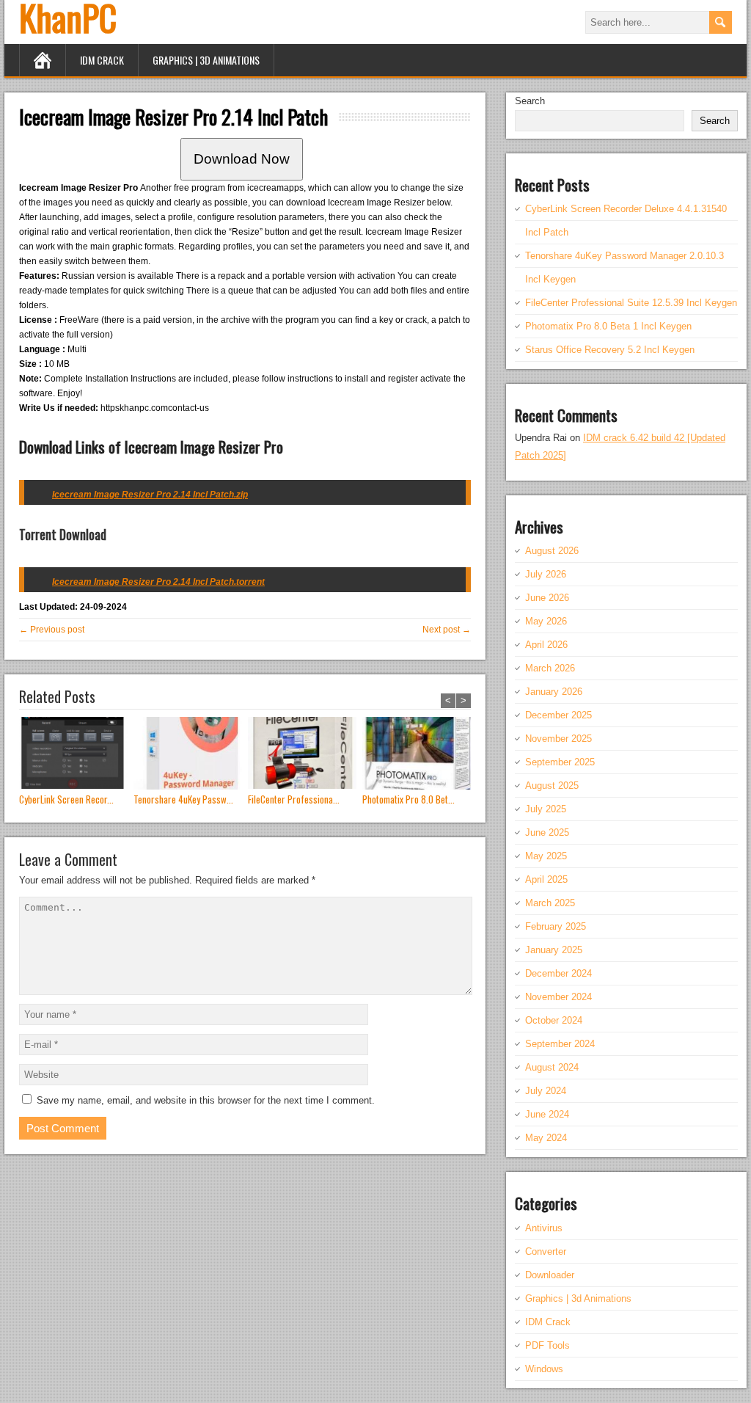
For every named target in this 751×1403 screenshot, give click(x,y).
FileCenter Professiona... (294, 799)
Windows (544, 1368)
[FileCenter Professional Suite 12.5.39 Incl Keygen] (305, 754)
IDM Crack (102, 60)
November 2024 (558, 996)
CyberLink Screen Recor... (66, 799)
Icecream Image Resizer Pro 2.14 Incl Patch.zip (150, 494)
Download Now (242, 159)
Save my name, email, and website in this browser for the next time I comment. (206, 1100)
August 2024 (552, 1067)
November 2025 (558, 738)
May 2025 (546, 855)
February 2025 (555, 926)
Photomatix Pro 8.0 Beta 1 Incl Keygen (608, 326)
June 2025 (547, 832)
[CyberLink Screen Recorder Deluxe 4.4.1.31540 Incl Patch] (76, 754)
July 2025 (545, 809)
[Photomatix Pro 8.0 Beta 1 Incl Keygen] (419, 754)
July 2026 (545, 574)
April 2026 (546, 644)
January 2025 (553, 949)
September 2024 (560, 1043)
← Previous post (51, 629)
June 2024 (547, 1114)
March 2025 (550, 902)
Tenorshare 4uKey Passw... (183, 799)
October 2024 (553, 1020)
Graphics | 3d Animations (206, 60)
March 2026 (550, 668)
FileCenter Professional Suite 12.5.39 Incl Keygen (631, 302)
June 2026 (547, 597)
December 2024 (558, 973)
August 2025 (552, 785)
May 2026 (546, 621)
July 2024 (545, 1090)
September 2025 (560, 762)
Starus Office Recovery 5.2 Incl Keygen (610, 349)
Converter (545, 1251)
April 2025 (546, 879)
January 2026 (553, 691)
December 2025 (558, 715)
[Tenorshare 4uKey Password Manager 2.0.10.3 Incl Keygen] (190, 754)
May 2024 (546, 1137)
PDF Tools (547, 1345)
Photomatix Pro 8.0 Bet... (408, 799)
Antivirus (544, 1227)
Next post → (446, 629)
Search (530, 100)
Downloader (549, 1274)
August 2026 (552, 550)
